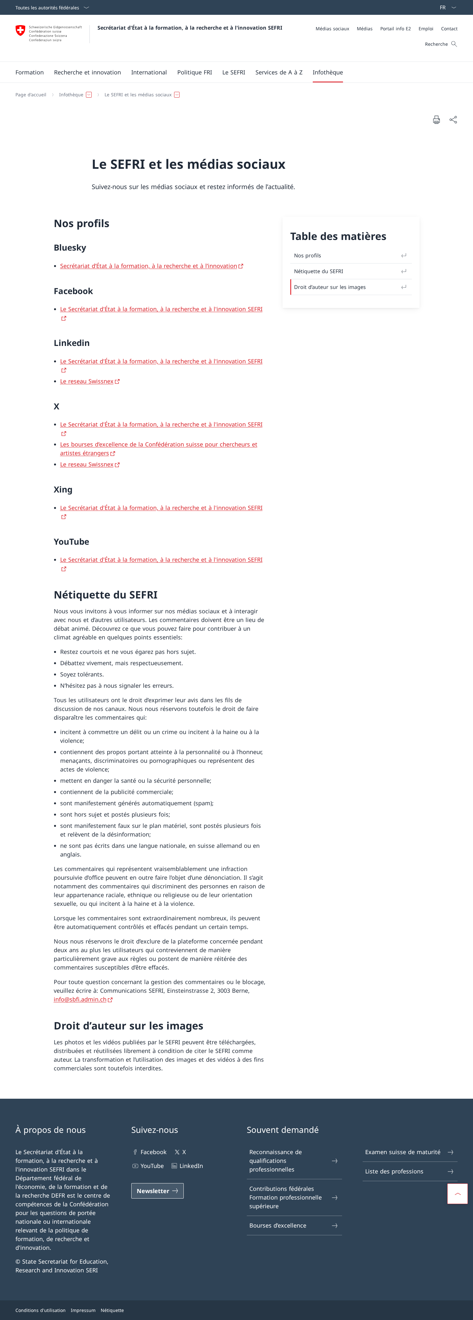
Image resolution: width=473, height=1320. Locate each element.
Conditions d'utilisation (40, 1310)
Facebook (154, 1152)
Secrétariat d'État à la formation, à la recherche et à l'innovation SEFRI (189, 27)
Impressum (83, 1310)
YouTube (152, 1166)
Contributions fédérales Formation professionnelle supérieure (285, 1197)
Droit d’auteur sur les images (330, 287)
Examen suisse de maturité (403, 1152)
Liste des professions (394, 1171)
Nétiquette (112, 1310)
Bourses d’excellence (277, 1225)
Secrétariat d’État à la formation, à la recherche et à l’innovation (148, 266)
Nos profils (307, 255)
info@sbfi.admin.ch (80, 999)
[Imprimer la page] (436, 119)
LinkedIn (191, 1166)
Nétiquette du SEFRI (318, 271)
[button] (29, 72)
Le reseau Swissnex (87, 381)
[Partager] (453, 120)
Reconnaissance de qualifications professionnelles (275, 1160)
